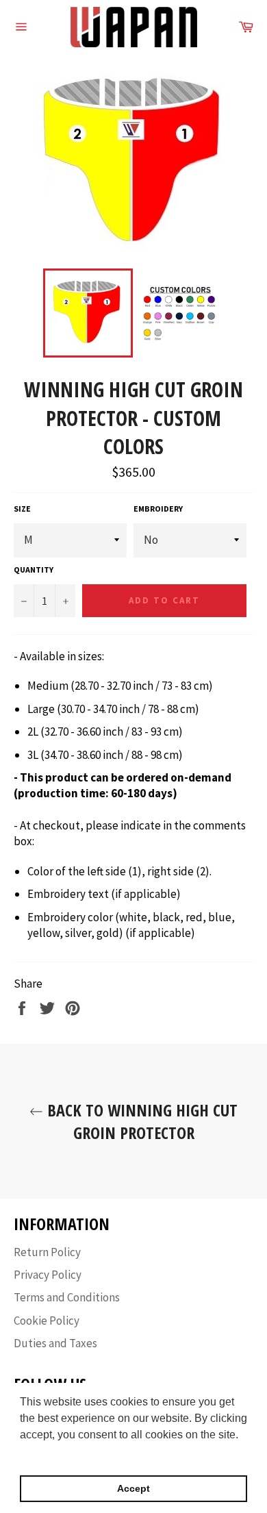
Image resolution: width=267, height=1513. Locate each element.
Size (22, 508)
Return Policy (47, 1252)
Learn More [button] (49, 1453)
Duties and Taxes (55, 1343)
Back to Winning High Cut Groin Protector (140, 1121)
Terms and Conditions (67, 1297)
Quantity (33, 569)
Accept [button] (133, 1488)
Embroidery (158, 508)
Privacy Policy (47, 1274)
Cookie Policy (46, 1320)
